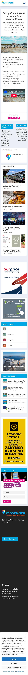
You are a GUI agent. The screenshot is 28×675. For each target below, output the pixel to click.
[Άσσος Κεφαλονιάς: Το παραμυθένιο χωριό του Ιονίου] (5, 402)
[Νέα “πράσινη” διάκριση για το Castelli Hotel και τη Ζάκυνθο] (14, 241)
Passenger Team (18, 23)
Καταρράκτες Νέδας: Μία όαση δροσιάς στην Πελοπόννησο (16, 395)
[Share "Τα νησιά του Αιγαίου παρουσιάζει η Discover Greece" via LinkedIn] (15, 117)
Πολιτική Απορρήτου (19, 671)
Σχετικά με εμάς (10, 539)
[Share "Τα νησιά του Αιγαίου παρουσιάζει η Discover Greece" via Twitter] (12, 117)
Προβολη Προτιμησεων (14, 667)
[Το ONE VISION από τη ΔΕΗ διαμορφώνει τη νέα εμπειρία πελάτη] (14, 218)
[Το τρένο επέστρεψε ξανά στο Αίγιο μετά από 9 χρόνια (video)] (14, 176)
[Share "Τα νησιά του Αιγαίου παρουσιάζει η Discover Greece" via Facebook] (9, 117)
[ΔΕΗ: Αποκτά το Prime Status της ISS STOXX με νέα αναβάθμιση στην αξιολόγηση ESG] (5, 408)
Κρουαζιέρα (16, 30)
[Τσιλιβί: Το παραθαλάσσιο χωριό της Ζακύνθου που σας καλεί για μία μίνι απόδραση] (5, 388)
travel (22, 27)
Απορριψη (14, 663)
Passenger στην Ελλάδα (11, 27)
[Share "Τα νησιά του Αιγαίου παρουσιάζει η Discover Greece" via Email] (18, 117)
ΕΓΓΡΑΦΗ (6, 501)
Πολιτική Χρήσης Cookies (8, 671)
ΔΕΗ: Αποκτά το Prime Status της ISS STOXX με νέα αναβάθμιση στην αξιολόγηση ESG (16, 409)
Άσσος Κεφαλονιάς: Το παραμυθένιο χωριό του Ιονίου (16, 401)
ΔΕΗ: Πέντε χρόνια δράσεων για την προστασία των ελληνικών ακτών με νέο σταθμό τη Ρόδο (16, 381)
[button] (25, 634)
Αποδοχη (14, 659)
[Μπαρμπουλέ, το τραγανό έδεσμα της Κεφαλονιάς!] (14, 197)
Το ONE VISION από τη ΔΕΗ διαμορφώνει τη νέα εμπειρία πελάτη (11, 229)
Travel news (7, 30)
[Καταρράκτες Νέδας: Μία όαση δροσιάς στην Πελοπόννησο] (5, 395)
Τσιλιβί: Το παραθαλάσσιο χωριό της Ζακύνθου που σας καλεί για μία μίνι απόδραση (16, 388)
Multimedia (18, 25)
